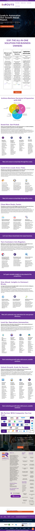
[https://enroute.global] (8, 4)
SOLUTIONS (17, 6)
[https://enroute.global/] (5, 456)
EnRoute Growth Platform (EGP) (27, 520)
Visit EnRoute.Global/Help (16, 496)
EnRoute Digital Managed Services (12, 520)
